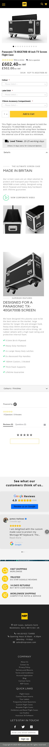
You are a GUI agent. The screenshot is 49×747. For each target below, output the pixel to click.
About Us (24, 662)
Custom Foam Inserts (24, 696)
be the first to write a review (24, 441)
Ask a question (34, 60)
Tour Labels (24, 699)
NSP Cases (24, 684)
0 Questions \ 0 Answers (13, 415)
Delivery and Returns (24, 670)
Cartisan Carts (24, 681)
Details (7, 152)
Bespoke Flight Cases (24, 707)
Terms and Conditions (24, 673)
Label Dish (6, 90)
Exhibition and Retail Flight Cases (24, 710)
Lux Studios (24, 713)
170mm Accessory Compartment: (16, 101)
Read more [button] (15, 537)
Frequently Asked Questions (24, 702)
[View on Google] (5, 520)
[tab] (24, 152)
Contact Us (24, 665)
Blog (24, 678)
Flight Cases (25, 694)
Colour (5, 80)
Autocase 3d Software (24, 715)
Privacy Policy (24, 667)
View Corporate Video (23, 197)
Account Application (24, 675)
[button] (13, 46)
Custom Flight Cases (24, 705)
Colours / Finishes (12, 388)
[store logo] (24, 4)
